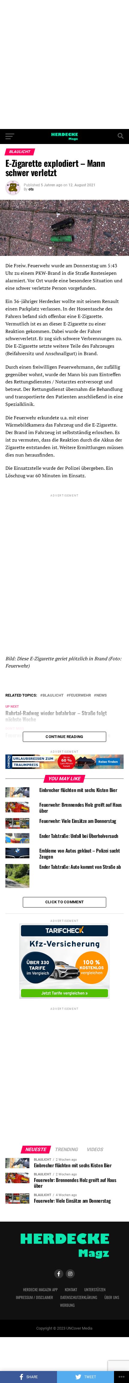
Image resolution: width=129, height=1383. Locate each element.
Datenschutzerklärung (78, 1297)
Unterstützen (95, 1289)
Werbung (67, 1305)
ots (31, 189)
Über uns (111, 1297)
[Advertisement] (64, 64)
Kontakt (71, 1289)
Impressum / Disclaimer (34, 1297)
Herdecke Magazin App (40, 1289)
